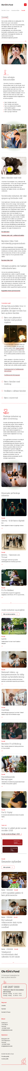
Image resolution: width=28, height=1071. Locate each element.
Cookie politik (4, 1059)
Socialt (23, 10)
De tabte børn (5, 231)
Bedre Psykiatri (20, 348)
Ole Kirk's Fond (5, 10)
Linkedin (3, 1005)
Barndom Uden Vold (7, 260)
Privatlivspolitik (5, 1056)
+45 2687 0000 (11, 986)
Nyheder (3, 1009)
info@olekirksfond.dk (6, 1030)
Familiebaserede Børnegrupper (12, 375)
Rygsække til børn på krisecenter (10, 290)
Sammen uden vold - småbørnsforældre (12, 235)
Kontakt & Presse (5, 1012)
